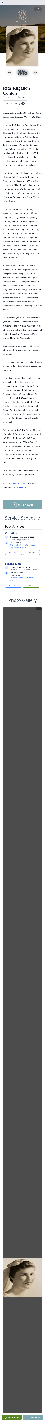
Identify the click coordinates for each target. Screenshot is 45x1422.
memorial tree (19, 483)
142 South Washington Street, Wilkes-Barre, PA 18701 (22, 546)
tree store (21, 487)
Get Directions (14, 552)
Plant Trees (31, 552)
